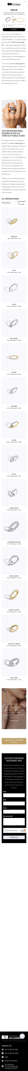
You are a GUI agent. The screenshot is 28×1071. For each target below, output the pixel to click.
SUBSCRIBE (14, 29)
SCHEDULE (13, 837)
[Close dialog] (25, 1)
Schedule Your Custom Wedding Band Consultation (14, 741)
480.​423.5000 (14, 1053)
